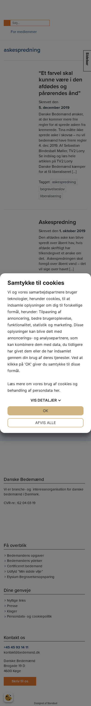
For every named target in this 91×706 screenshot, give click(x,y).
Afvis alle (45, 422)
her (56, 390)
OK (45, 410)
